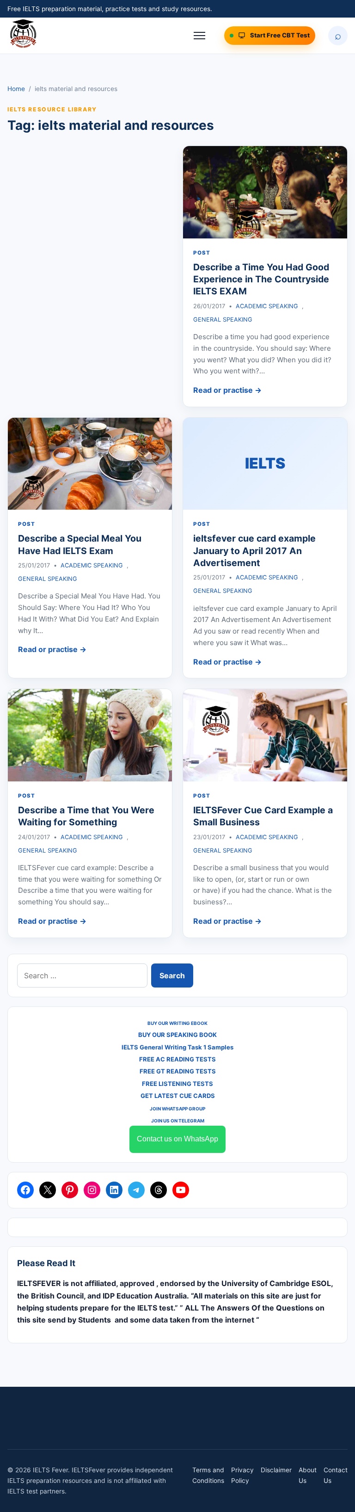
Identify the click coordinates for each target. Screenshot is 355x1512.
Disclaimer (276, 1470)
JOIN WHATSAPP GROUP (177, 1108)
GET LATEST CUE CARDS (178, 1095)
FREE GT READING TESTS (178, 1071)
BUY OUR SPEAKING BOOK (177, 1034)
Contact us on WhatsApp (177, 1139)
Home (16, 88)
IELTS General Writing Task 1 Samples (177, 1047)
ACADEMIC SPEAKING (267, 306)
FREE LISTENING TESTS (177, 1083)
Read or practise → (227, 390)
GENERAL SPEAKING (222, 319)
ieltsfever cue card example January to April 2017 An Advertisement (254, 550)
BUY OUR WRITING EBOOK (177, 1023)
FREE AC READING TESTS (177, 1059)
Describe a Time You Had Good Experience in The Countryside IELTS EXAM (261, 279)
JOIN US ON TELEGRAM (177, 1120)
